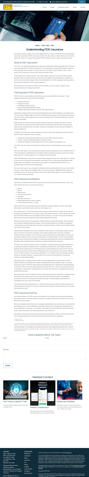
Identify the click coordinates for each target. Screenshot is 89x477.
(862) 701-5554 (43, 2)
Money (26, 464)
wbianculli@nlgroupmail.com (60, 2)
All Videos (27, 471)
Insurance (27, 460)
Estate (26, 458)
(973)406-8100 (11, 455)
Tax (25, 462)
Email (47, 338)
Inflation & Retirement (39, 408)
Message (6, 349)
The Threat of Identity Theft (15, 402)
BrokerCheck (68, 452)
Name (5, 338)
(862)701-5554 (11, 453)
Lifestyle (26, 467)
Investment (27, 456)
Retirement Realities (66, 402)
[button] (44, 7)
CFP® (82, 2)
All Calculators (28, 473)
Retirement (27, 453)
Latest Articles (28, 469)
